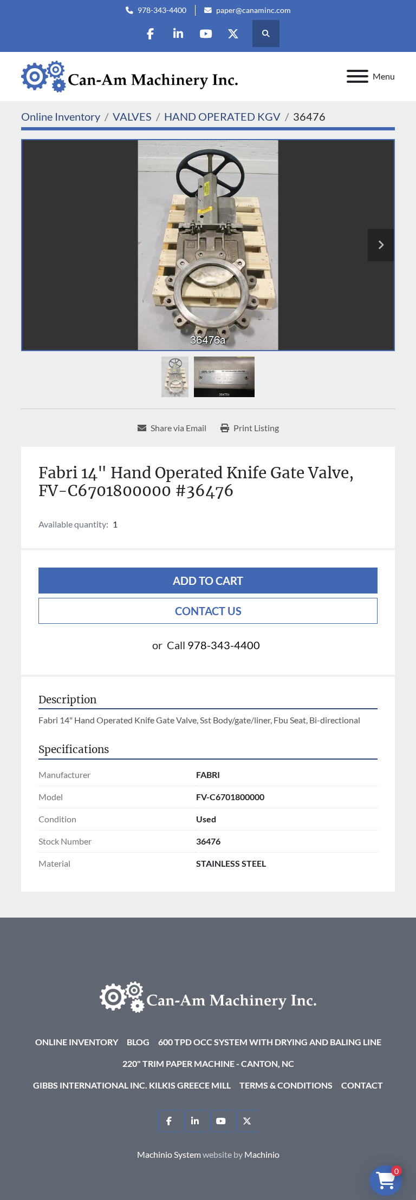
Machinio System (169, 1154)
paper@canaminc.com (253, 10)
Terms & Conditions (286, 1085)
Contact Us (208, 610)
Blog (138, 1042)
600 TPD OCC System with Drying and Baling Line (269, 1042)
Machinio (262, 1154)
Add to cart (208, 580)
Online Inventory (76, 1042)
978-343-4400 (162, 10)
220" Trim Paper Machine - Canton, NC (208, 1063)
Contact (362, 1085)
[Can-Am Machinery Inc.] (208, 996)
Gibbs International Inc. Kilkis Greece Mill (132, 1085)
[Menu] (357, 76)
